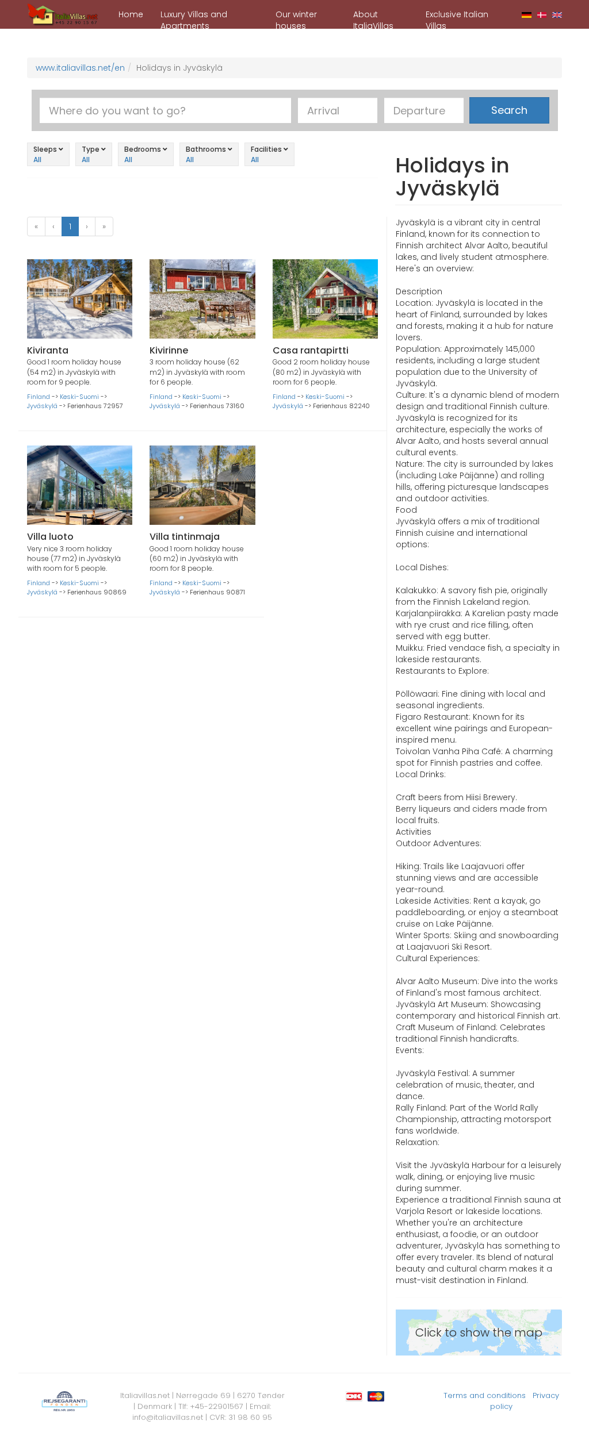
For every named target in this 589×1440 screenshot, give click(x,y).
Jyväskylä (42, 405)
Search (509, 110)
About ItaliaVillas (373, 19)
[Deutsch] (526, 14)
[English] (557, 14)
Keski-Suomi (79, 396)
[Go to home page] (62, 14)
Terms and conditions (484, 1395)
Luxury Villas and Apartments (193, 19)
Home (130, 14)
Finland (38, 396)
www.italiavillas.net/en (80, 68)
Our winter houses (296, 19)
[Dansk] (542, 14)
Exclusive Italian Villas (457, 19)
